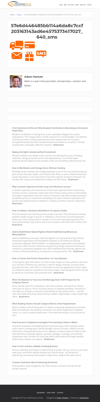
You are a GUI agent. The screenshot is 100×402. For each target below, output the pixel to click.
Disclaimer (41, 392)
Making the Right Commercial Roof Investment (34, 152)
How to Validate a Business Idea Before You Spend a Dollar (39, 210)
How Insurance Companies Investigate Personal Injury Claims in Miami (44, 322)
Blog (65, 4)
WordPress (84, 398)
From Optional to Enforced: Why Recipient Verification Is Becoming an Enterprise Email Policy (50, 129)
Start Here (71, 4)
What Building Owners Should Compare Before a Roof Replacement (44, 303)
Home (61, 4)
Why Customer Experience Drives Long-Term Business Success (41, 186)
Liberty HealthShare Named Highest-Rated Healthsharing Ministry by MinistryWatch (44, 233)
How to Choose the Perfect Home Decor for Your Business (39, 258)
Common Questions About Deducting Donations (34, 362)
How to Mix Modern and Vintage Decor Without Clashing (38, 168)
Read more (59, 144)
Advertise (83, 4)
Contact (89, 4)
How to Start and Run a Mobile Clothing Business (35, 346)
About (77, 4)
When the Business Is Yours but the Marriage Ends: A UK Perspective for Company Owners (46, 281)
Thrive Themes (62, 398)
